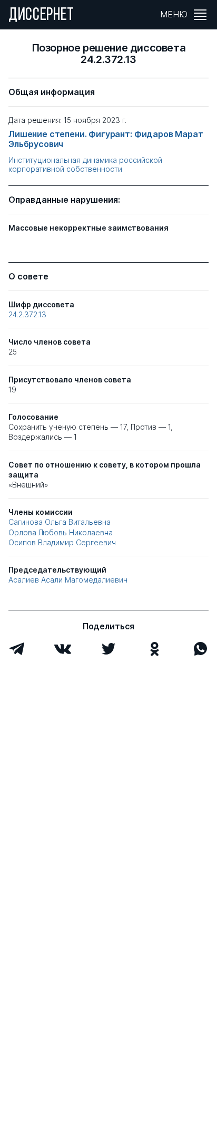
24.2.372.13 (27, 314)
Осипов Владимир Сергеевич (62, 542)
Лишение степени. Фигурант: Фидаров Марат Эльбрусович (105, 139)
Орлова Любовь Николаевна (60, 532)
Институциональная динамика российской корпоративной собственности (85, 164)
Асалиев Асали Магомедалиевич (67, 579)
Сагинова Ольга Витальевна (59, 521)
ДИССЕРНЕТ (41, 16)
